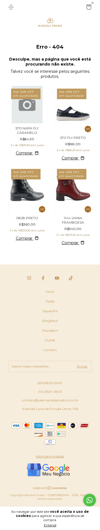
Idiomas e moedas (50, 456)
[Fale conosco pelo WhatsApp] (89, 500)
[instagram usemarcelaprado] (29, 278)
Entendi (50, 525)
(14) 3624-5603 (50, 391)
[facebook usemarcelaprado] (43, 278)
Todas (50, 301)
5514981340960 (50, 383)
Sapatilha (50, 311)
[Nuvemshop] (50, 488)
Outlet (50, 340)
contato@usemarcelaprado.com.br (50, 400)
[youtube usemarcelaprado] (57, 278)
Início (50, 291)
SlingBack (50, 321)
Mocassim (50, 330)
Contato (50, 350)
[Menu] (12, 7)
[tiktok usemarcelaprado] (71, 278)
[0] (88, 8)
